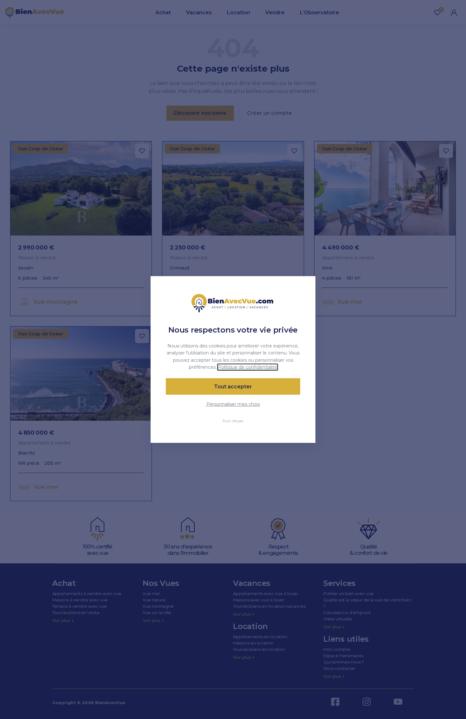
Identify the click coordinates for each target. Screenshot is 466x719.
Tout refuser (233, 420)
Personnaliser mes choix (233, 404)
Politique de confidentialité (247, 367)
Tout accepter (233, 387)
